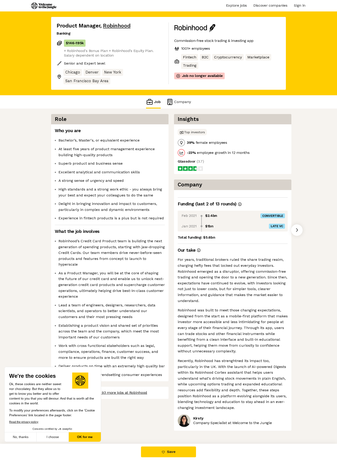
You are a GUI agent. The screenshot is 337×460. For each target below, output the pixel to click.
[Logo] (43, 6)
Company (182, 102)
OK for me (85, 437)
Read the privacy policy (23, 422)
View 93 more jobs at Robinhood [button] (120, 392)
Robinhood (116, 26)
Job (157, 102)
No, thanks (20, 437)
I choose (53, 437)
